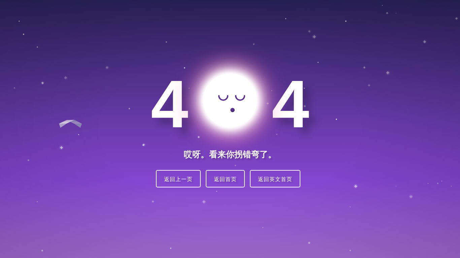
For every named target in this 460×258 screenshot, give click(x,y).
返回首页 (225, 179)
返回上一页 (178, 179)
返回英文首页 (275, 179)
